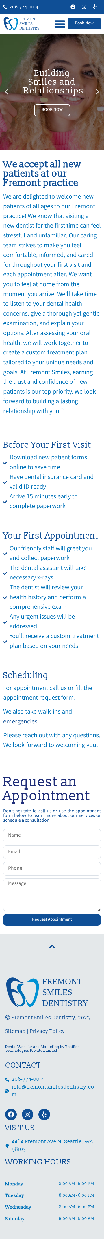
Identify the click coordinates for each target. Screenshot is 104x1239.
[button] (6, 91)
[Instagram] (84, 7)
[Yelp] (95, 7)
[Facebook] (73, 7)
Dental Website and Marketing (32, 1046)
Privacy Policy (47, 1031)
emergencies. (21, 722)
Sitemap (15, 1031)
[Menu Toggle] (60, 24)
